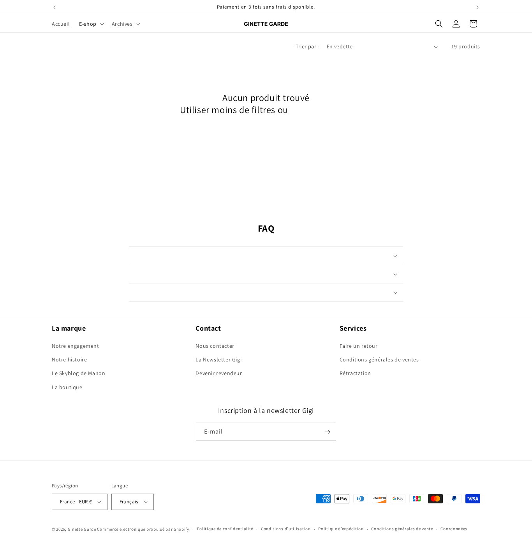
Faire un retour (359, 345)
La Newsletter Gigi (218, 359)
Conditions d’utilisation (286, 528)
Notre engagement (75, 345)
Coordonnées (453, 528)
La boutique (67, 387)
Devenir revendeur (219, 373)
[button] (90, 24)
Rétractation (355, 373)
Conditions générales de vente (402, 528)
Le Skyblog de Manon (78, 373)
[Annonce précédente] (54, 7)
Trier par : (307, 46)
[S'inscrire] (327, 432)
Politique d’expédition (340, 528)
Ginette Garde (82, 529)
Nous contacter (215, 345)
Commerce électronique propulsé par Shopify (143, 529)
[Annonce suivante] (477, 7)
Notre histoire (69, 359)
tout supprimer (321, 110)
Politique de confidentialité (225, 528)
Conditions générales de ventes (379, 359)
